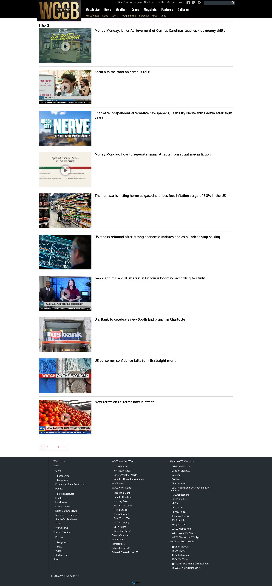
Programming (129, 15)
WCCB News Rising (121, 487)
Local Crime (63, 475)
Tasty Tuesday (121, 522)
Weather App (136, 2)
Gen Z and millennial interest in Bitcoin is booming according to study (150, 278)
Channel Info (178, 483)
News (107, 9)
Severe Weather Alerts (125, 474)
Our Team (177, 507)
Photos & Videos (62, 531)
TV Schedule (178, 520)
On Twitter (180, 550)
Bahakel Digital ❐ (181, 470)
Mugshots (150, 9)
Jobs (164, 15)
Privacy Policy (179, 511)
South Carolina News (66, 519)
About (155, 15)
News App (123, 2)
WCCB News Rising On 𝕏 (187, 567)
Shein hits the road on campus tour (122, 72)
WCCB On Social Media (182, 541)
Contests (171, 2)
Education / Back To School (70, 484)
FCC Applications (180, 494)
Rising (105, 15)
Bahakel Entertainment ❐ (125, 552)
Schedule (144, 15)
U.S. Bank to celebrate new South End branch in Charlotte (140, 319)
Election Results (65, 493)
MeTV (175, 503)
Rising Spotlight (122, 514)
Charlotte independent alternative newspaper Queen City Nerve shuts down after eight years (163, 115)
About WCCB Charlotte (182, 461)
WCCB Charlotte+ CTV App (186, 537)
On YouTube (181, 559)
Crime (135, 9)
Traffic (58, 523)
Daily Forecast (121, 466)
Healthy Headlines (123, 497)
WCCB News (92, 15)
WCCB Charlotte (59, 10)
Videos (58, 550)
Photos (59, 537)
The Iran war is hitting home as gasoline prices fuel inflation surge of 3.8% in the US (160, 195)
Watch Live (93, 9)
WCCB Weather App (182, 532)
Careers (176, 474)
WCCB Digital (119, 539)
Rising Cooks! (121, 509)
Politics (59, 488)
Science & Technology (67, 515)
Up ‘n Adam (120, 526)
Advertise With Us (181, 466)
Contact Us (178, 479)
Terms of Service (181, 515)
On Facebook (181, 546)
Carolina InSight (122, 492)
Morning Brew (121, 501)
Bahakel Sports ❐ (121, 548)
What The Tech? (122, 531)
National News (63, 506)
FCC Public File (179, 498)
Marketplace (118, 543)
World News (61, 527)
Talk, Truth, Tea (122, 518)
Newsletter (149, 2)
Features (167, 9)
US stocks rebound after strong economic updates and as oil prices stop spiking (157, 237)
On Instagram (181, 555)
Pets (59, 546)
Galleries (183, 9)
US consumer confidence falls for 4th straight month (136, 360)
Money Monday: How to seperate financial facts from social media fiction (153, 154)
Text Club (161, 2)
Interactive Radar (122, 470)
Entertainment (61, 555)
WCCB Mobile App (181, 528)
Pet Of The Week (123, 505)
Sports (115, 15)
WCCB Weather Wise (122, 461)
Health (58, 498)
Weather (121, 9)
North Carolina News (66, 510)
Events (181, 2)
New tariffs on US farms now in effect (124, 402)
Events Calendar (120, 535)
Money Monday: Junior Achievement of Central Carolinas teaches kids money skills (160, 30)
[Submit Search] (232, 3)
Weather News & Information (129, 479)
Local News (61, 502)
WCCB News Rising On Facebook (191, 563)
